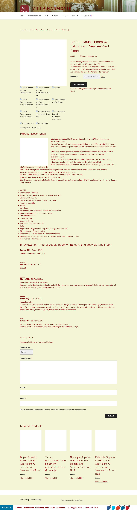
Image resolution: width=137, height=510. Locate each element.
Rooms (27, 30)
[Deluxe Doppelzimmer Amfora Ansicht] (27, 102)
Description (25, 128)
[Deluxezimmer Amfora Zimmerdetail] (27, 90)
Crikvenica (101, 89)
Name (23, 387)
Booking (74, 76)
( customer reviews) (88, 56)
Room (108, 89)
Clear (103, 76)
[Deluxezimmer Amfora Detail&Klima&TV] (43, 103)
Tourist (73, 91)
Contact (75, 16)
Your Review (26, 358)
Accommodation (34, 16)
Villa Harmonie (51, 8)
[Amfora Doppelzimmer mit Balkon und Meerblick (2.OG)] (43, 85)
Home (22, 16)
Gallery (55, 16)
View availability (26, 478)
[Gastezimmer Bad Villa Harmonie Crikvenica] (59, 115)
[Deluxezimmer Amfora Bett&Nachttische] (43, 91)
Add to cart (79, 85)
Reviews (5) (36, 128)
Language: (86, 16)
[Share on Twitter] (113, 508)
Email (23, 399)
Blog (64, 16)
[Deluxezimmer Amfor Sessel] (59, 101)
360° (46, 16)
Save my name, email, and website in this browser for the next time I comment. (54, 410)
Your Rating (25, 347)
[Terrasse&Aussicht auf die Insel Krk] (43, 114)
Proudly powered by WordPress (72, 500)
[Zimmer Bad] (43, 123)
